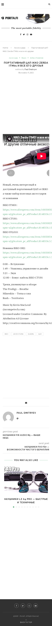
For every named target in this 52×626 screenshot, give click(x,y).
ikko (6, 334)
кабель (31, 334)
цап (39, 334)
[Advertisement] (26, 104)
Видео (24, 58)
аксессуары (18, 334)
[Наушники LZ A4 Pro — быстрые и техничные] (26, 480)
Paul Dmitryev (31, 69)
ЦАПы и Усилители (36, 58)
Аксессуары (19, 48)
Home (5, 48)
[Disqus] (26, 551)
